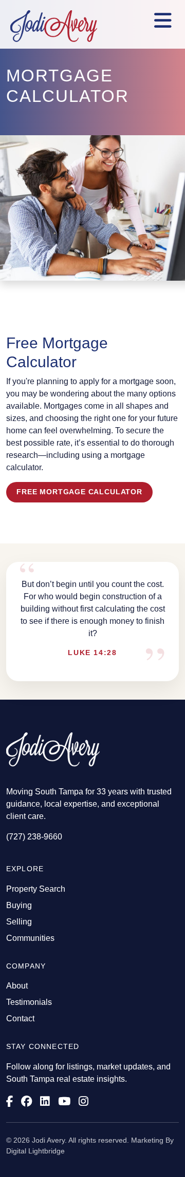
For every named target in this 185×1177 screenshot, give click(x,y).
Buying (19, 905)
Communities (30, 938)
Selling (19, 921)
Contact (20, 1018)
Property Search (35, 889)
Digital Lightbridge (35, 1151)
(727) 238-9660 (34, 836)
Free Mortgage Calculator (79, 492)
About (17, 985)
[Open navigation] (163, 20)
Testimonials (29, 1002)
